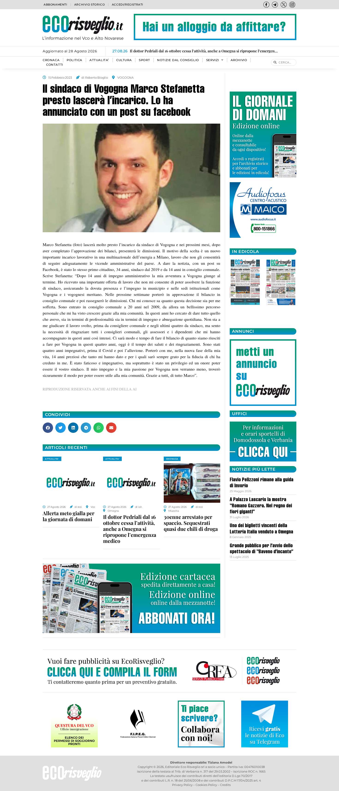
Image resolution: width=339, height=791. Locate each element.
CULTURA (124, 60)
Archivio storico (89, 4)
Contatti (54, 64)
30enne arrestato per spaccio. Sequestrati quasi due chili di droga (191, 522)
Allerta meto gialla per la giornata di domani (68, 516)
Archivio (239, 60)
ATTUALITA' (52, 459)
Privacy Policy (182, 785)
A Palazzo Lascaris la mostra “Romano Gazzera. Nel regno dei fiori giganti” (261, 506)
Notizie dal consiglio (178, 60)
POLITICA (74, 60)
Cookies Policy (206, 785)
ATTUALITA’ (99, 60)
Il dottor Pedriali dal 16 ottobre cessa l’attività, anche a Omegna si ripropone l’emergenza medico (129, 528)
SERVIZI (212, 60)
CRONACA (51, 60)
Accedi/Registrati (127, 4)
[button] (48, 427)
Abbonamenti (55, 4)
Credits (225, 785)
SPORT (144, 60)
